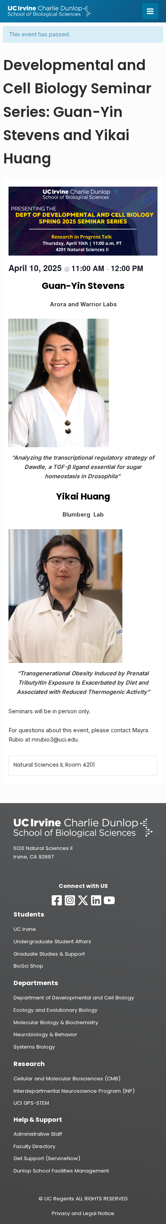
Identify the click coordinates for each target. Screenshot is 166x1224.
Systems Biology (34, 1047)
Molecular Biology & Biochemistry (56, 1022)
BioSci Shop (28, 966)
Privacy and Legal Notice (83, 1213)
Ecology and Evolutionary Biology (55, 1010)
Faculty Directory (34, 1146)
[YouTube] (109, 900)
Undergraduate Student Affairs (52, 941)
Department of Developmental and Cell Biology (74, 997)
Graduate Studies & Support (49, 954)
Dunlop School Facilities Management (61, 1170)
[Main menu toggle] (150, 11)
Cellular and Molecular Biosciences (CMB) (67, 1078)
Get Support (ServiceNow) (47, 1158)
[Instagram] (70, 900)
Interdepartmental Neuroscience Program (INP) (74, 1091)
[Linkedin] (96, 900)
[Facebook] (57, 900)
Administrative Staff (38, 1134)
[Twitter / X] (83, 900)
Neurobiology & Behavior (45, 1034)
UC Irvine (25, 929)
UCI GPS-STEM (31, 1103)
